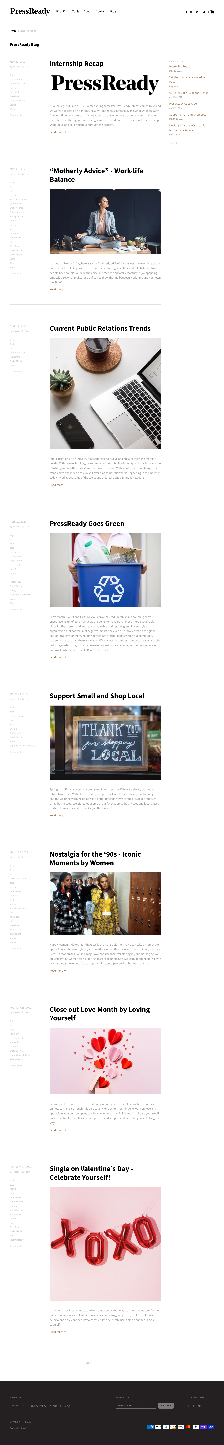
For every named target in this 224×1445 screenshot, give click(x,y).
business (14, 195)
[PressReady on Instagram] (191, 12)
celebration (15, 203)
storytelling (15, 934)
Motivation (15, 1042)
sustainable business (20, 594)
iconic (12, 900)
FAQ (23, 1406)
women (13, 267)
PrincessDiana (16, 929)
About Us (55, 1406)
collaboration (16, 79)
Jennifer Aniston (18, 908)
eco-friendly (15, 565)
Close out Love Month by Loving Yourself (100, 1013)
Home (13, 31)
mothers (14, 233)
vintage (13, 938)
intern (13, 904)
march (13, 720)
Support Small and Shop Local (97, 696)
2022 (12, 186)
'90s (12, 870)
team (12, 259)
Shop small (15, 733)
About (87, 12)
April (12, 344)
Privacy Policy (38, 1406)
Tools (75, 12)
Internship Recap (77, 64)
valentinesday (17, 1059)
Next (88, 1363)
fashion (13, 895)
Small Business (17, 250)
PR (11, 242)
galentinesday (17, 1210)
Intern (13, 88)
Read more (57, 132)
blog (12, 191)
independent (16, 1214)
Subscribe (174, 143)
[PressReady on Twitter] (196, 12)
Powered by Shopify (19, 1428)
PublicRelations (17, 100)
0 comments (16, 115)
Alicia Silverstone (18, 878)
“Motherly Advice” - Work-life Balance (96, 175)
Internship (15, 92)
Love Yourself (16, 1038)
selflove (14, 1046)
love (12, 1223)
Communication (18, 83)
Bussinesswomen (18, 199)
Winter (13, 109)
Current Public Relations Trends (100, 328)
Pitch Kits (62, 12)
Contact (101, 12)
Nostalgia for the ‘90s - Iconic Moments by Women (95, 858)
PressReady (15, 96)
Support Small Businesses (22, 745)
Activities (14, 1189)
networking (15, 237)
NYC (12, 724)
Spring (13, 105)
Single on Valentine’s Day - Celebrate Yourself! (91, 1173)
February (14, 1034)
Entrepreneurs (17, 212)
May (12, 229)
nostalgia (14, 917)
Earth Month (16, 560)
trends (13, 365)
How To (13, 220)
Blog (113, 12)
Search (14, 1406)
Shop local (15, 729)
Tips (12, 263)
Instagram (15, 357)
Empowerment (17, 208)
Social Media (16, 254)
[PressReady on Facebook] (186, 12)
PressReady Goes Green (87, 523)
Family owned (17, 216)
